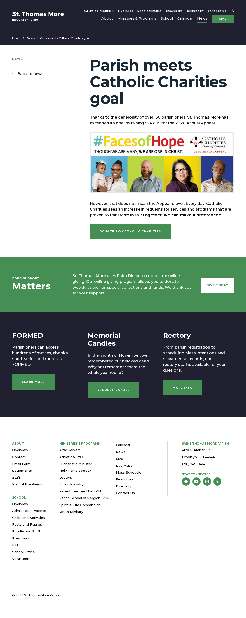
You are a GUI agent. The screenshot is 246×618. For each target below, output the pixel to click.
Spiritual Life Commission (80, 505)
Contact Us (217, 11)
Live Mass (125, 11)
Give (222, 18)
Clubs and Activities (28, 518)
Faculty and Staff (26, 531)
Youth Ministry (71, 512)
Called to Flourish (98, 11)
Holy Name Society (75, 470)
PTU (15, 545)
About (107, 18)
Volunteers (21, 559)
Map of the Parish (27, 484)
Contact (19, 457)
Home (16, 38)
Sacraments (22, 470)
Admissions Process (29, 511)
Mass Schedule (149, 11)
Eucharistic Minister (75, 464)
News (202, 18)
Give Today (217, 285)
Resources (174, 11)
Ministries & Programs (136, 18)
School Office (23, 552)
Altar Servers (70, 450)
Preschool (20, 538)
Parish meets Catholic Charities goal (65, 38)
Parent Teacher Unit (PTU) (81, 491)
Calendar (185, 18)
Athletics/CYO (71, 457)
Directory (195, 11)
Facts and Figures (27, 524)
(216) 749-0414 (193, 464)
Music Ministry (71, 484)
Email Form (21, 464)
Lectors (65, 477)
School (167, 18)
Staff (16, 477)
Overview (20, 450)
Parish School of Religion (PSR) (85, 498)
